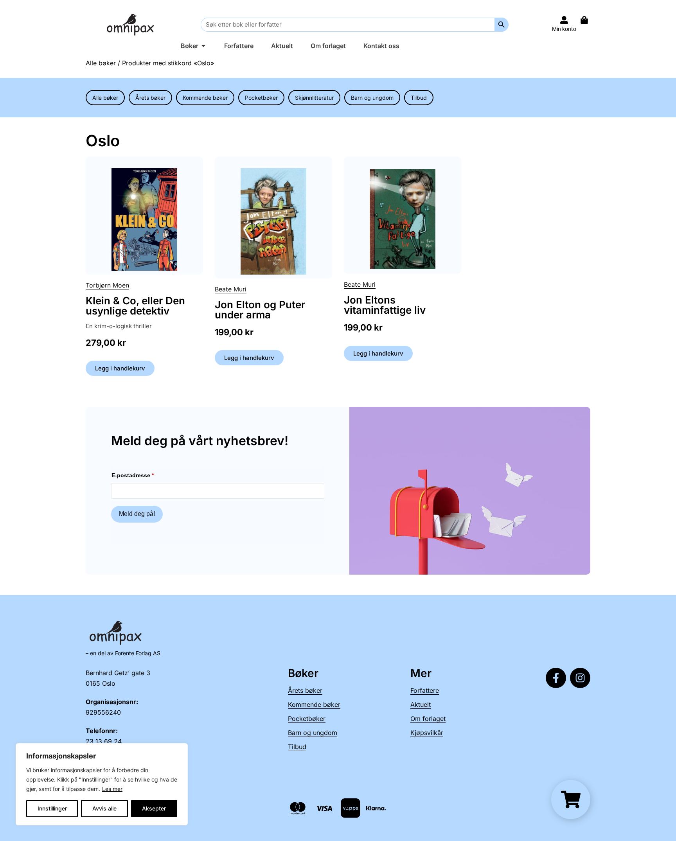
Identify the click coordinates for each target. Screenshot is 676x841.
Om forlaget (428, 718)
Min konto (564, 29)
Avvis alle (104, 808)
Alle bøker (101, 63)
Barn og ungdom (372, 97)
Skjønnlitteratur (314, 97)
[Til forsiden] (132, 24)
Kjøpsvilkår (426, 733)
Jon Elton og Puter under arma (260, 309)
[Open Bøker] (203, 45)
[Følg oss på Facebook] (556, 678)
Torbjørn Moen (107, 285)
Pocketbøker (261, 97)
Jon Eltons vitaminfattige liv (385, 305)
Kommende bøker (205, 97)
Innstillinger (52, 808)
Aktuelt (420, 704)
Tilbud (419, 97)
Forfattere (424, 690)
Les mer (112, 788)
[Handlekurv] (588, 20)
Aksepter (154, 808)
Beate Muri (230, 289)
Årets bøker (150, 97)
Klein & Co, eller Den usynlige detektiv (135, 306)
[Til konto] (564, 20)
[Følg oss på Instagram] (580, 678)
